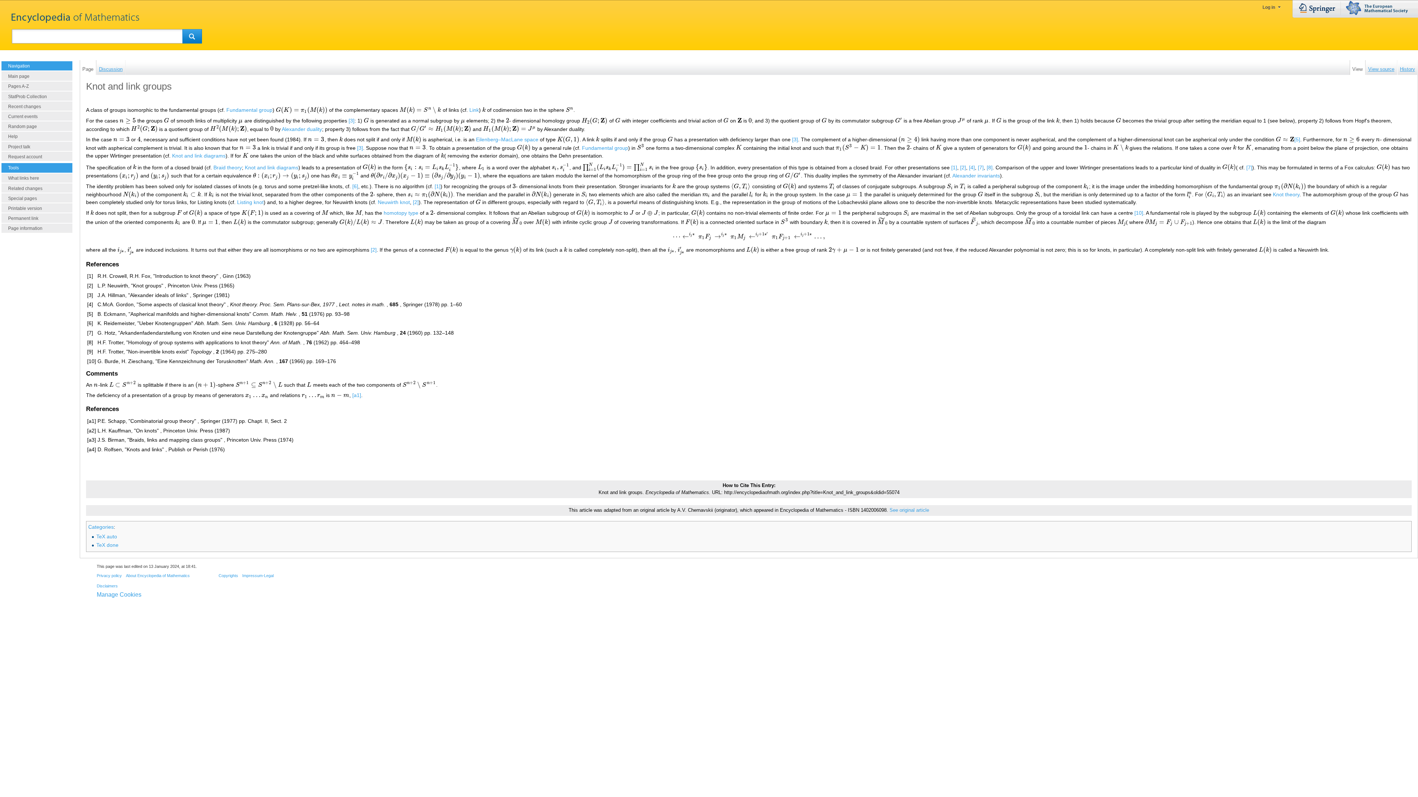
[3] (351, 121)
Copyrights (228, 575)
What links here (23, 178)
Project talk (19, 146)
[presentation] (302, 110)
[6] (355, 186)
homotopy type (401, 213)
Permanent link (23, 218)
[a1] (356, 395)
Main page (19, 76)
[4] (972, 167)
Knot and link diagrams (199, 156)
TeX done (107, 545)
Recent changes (24, 106)
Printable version (25, 208)
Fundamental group (249, 110)
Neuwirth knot (394, 202)
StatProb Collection (27, 96)
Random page (22, 126)
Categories (101, 527)
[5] (1297, 139)
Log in (1269, 7)
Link (474, 110)
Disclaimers (107, 586)
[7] (981, 167)
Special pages (22, 198)
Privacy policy (109, 575)
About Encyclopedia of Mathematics (158, 575)
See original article (909, 510)
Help (13, 136)
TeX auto (106, 536)
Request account (25, 156)
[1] (954, 167)
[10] (1138, 213)
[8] (990, 167)
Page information (25, 228)
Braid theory (227, 167)
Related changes (25, 188)
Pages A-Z (18, 86)
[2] (963, 167)
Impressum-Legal (258, 575)
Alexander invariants (976, 176)
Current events (23, 116)
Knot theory (1286, 194)
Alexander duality (302, 129)
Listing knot (250, 202)
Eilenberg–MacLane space (507, 139)
